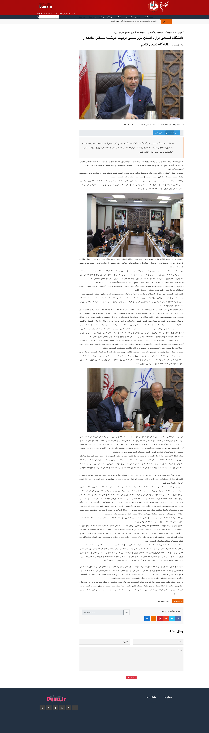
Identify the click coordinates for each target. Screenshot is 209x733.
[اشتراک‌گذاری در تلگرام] (160, 618)
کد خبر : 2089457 (145, 124)
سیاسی (138, 16)
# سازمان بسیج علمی (164, 601)
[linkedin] (62, 707)
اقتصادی (129, 16)
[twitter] (68, 707)
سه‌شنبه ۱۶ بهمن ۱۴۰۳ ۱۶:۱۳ (170, 124)
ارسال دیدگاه (131, 677)
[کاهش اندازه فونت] (124, 124)
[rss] (49, 707)
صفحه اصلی (148, 16)
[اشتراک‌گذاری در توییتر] (172, 618)
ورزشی (101, 16)
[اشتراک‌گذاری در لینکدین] (147, 618)
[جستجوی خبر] (48, 17)
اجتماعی (119, 16)
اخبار (176, 133)
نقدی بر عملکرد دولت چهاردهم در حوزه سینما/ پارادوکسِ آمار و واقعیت (133, 21)
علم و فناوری (158, 133)
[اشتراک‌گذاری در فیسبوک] (178, 618)
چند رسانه (82, 16)
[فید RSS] (153, 618)
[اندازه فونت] (128, 124)
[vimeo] (42, 707)
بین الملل (92, 16)
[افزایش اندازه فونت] (131, 124)
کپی (127, 612)
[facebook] (75, 707)
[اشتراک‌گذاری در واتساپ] (166, 618)
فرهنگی (110, 16)
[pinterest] (55, 707)
